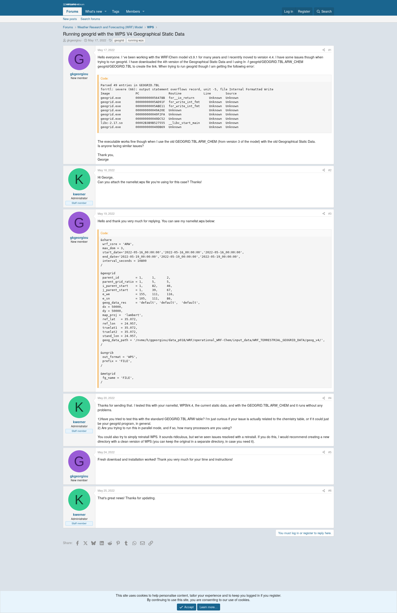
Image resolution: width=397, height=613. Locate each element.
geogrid (119, 40)
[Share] (324, 50)
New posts (70, 19)
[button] (105, 11)
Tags (115, 11)
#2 (330, 170)
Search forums (90, 19)
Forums (72, 11)
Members (133, 11)
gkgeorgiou (74, 40)
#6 (330, 490)
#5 (330, 452)
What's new (93, 11)
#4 (330, 398)
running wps (136, 40)
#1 (330, 50)
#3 (330, 213)
